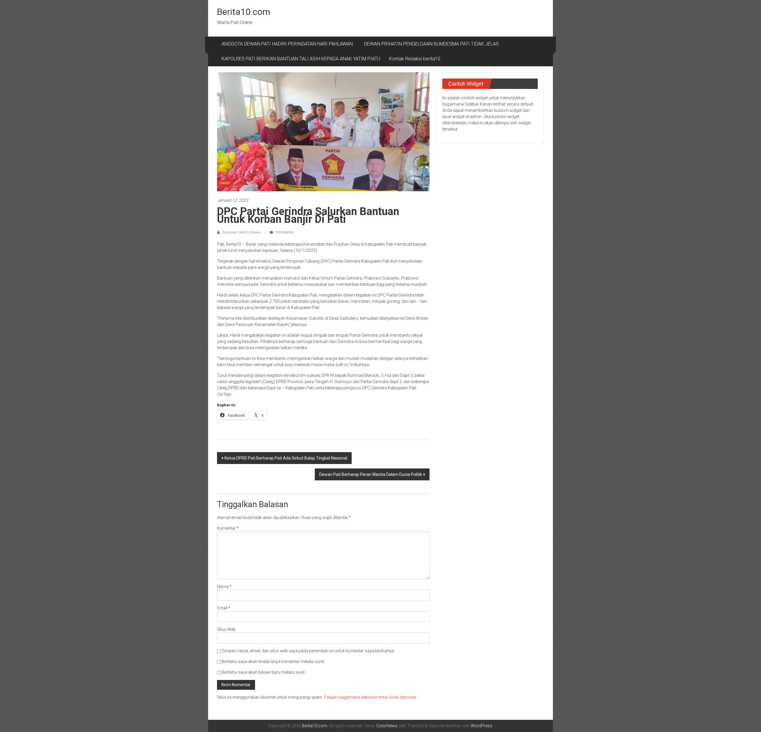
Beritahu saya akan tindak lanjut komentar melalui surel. (273, 661)
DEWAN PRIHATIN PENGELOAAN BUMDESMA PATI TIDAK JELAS (431, 44)
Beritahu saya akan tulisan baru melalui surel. (264, 672)
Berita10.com (243, 12)
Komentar (228, 528)
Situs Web (226, 629)
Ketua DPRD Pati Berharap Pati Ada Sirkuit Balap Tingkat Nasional (285, 458)
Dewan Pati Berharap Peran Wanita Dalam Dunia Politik (370, 474)
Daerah (224, 183)
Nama (224, 586)
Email (223, 608)
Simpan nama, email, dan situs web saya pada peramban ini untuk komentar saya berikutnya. (308, 650)
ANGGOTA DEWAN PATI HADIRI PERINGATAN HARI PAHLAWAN (288, 44)
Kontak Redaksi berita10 (414, 59)
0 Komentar (284, 232)
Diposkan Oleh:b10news (241, 232)
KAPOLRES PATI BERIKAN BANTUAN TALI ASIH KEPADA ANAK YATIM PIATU (300, 59)
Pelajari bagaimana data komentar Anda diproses (370, 697)
